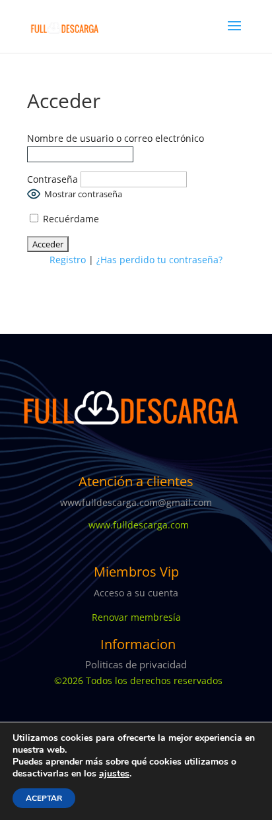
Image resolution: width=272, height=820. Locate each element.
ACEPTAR (44, 798)
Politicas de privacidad (136, 664)
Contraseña (52, 179)
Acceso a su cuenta (136, 592)
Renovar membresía (136, 617)
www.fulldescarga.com (136, 525)
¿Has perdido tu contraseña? (159, 259)
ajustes (114, 774)
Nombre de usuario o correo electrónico (115, 138)
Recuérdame (69, 218)
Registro (68, 259)
